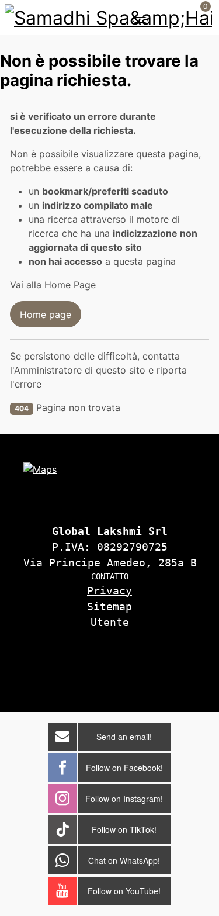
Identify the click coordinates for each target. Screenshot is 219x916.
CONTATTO (109, 576)
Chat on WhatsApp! (124, 860)
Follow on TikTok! (124, 829)
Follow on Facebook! (124, 767)
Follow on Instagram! (124, 798)
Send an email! (124, 736)
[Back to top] (187, 685)
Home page (45, 314)
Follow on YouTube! (124, 891)
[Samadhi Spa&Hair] (108, 16)
